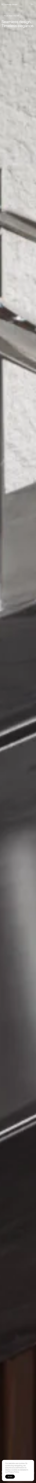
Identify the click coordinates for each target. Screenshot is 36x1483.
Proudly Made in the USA (11, 16)
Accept (10, 1476)
